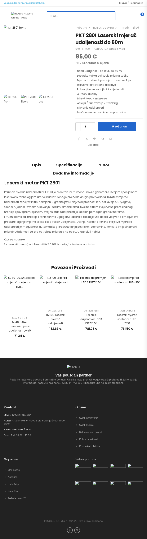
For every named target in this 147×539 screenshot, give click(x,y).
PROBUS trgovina (103, 28)
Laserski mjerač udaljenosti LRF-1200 (127, 319)
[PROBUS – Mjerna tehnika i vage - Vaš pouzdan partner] (26, 16)
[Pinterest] (94, 139)
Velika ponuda (85, 459)
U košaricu (119, 126)
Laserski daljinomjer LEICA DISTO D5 (91, 319)
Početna (81, 28)
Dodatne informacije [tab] (73, 173)
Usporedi (93, 145)
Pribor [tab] (103, 165)
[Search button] (110, 16)
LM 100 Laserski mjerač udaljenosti (55, 319)
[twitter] (77, 530)
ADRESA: (9, 420)
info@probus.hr (21, 415)
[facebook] (70, 530)
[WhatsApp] (110, 139)
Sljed (136, 28)
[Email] (102, 139)
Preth (125, 28)
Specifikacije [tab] (69, 165)
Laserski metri (117, 48)
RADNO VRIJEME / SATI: (17, 429)
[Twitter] (86, 139)
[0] (139, 15)
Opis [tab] (36, 165)
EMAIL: (7, 415)
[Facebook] (79, 139)
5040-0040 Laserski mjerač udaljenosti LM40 (20, 326)
